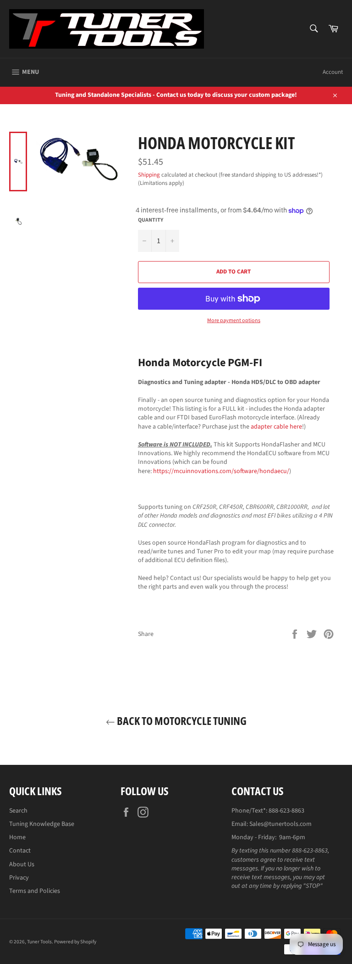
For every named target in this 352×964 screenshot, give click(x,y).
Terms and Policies (34, 891)
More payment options (233, 320)
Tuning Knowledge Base (41, 824)
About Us (21, 864)
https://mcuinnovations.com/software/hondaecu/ (221, 471)
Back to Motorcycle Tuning (181, 720)
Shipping (149, 175)
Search (18, 810)
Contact (20, 850)
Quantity (150, 220)
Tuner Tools (39, 941)
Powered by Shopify (75, 941)
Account (333, 72)
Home (17, 837)
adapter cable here (276, 426)
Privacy (19, 877)
